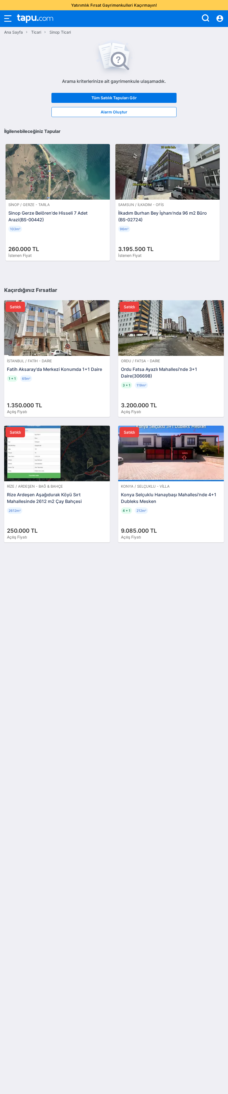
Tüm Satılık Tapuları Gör (114, 97)
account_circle (220, 19)
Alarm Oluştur (114, 112)
